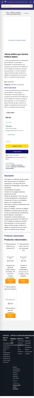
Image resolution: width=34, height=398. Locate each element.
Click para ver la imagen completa (17, 40)
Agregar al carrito (17, 146)
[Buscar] (31, 6)
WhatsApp (15, 388)
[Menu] (2, 2)
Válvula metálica (10, 168)
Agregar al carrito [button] (10, 281)
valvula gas (14, 166)
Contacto (27, 353)
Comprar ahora (17, 151)
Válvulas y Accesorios (15, 12)
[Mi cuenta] (30, 2)
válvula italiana (21, 166)
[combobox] (15, 6)
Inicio (7, 12)
